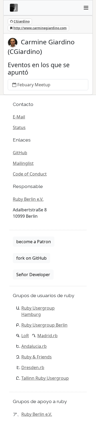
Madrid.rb (47, 336)
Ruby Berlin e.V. (28, 199)
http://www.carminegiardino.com (40, 28)
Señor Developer (33, 274)
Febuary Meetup (33, 85)
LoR (25, 336)
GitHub (20, 153)
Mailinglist (23, 163)
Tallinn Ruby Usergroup (45, 378)
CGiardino (22, 21)
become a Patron (33, 242)
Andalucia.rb (34, 346)
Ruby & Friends (36, 357)
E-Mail (19, 117)
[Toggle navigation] (86, 7)
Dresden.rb (32, 367)
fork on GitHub (31, 258)
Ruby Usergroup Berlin (44, 325)
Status (19, 127)
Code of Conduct (30, 174)
